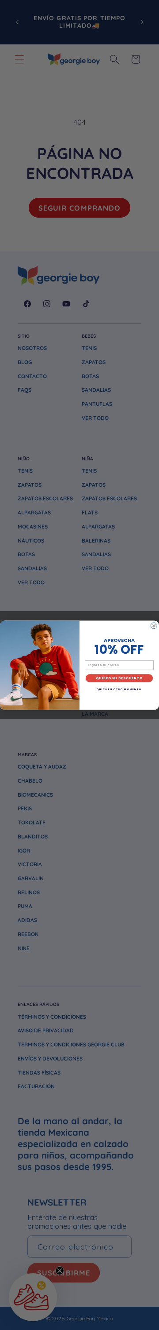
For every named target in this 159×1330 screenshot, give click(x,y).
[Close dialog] (154, 626)
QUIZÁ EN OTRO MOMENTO (119, 689)
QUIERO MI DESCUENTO (119, 678)
